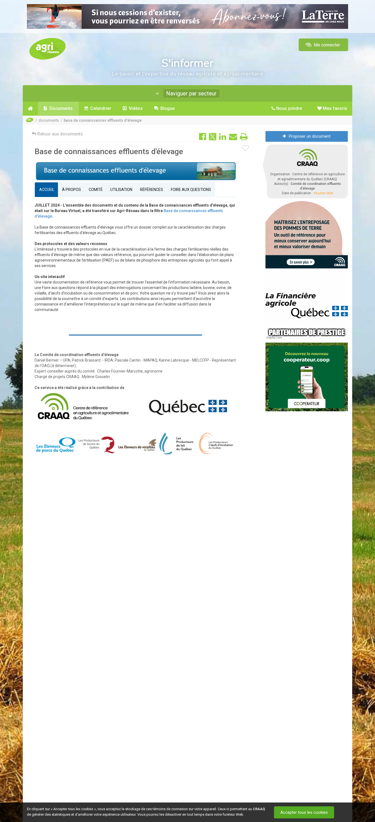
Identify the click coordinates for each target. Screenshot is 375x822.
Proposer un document (310, 136)
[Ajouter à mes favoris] (245, 148)
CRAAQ (259, 809)
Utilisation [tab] (121, 189)
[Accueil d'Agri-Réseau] (47, 48)
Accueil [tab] (46, 189)
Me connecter (326, 45)
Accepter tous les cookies (304, 812)
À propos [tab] (71, 189)
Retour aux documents (59, 134)
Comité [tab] (96, 189)
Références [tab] (151, 189)
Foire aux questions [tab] (191, 189)
